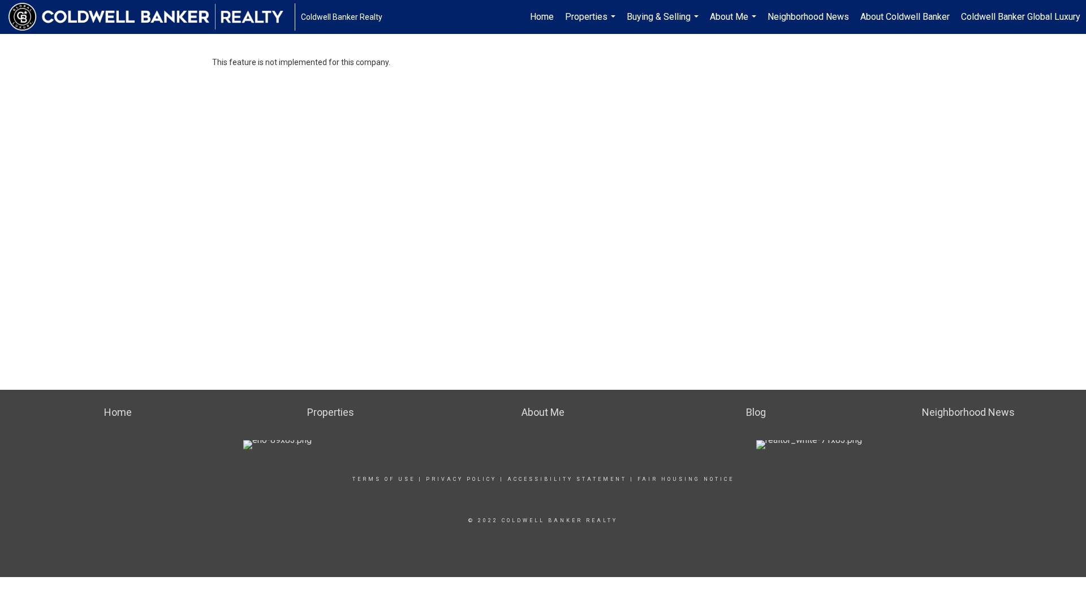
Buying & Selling (664, 22)
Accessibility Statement (567, 479)
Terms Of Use (383, 479)
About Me (734, 22)
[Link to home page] (151, 17)
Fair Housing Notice (685, 479)
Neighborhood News (808, 16)
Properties (591, 22)
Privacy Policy (461, 479)
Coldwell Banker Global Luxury (1020, 16)
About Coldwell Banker (905, 16)
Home (542, 16)
